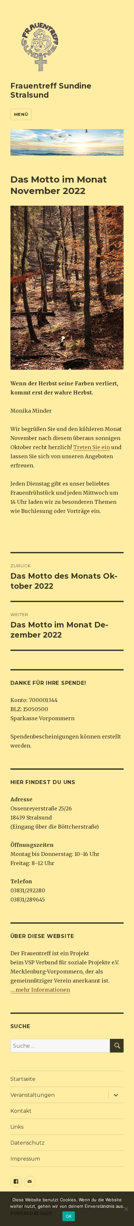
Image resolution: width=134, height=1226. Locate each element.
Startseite (22, 1079)
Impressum (25, 1159)
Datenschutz (27, 1143)
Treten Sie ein (91, 447)
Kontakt (21, 1111)
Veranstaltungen (32, 1095)
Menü (21, 114)
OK (69, 1216)
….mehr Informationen (40, 989)
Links (16, 1127)
